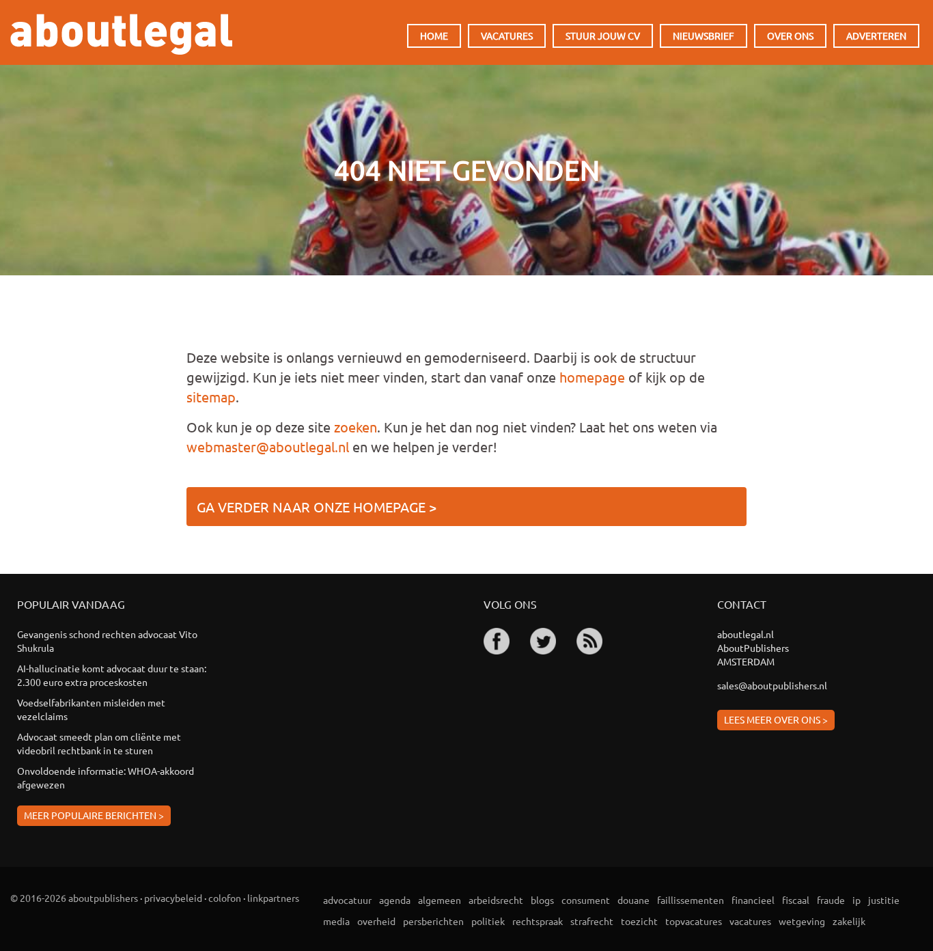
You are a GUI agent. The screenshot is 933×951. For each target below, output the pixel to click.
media (336, 921)
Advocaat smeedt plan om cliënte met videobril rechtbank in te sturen (99, 743)
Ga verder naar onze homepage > (316, 506)
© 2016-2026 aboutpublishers (74, 898)
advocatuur (347, 900)
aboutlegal (121, 34)
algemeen (439, 900)
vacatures (750, 921)
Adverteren (876, 35)
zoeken (355, 426)
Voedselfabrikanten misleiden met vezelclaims (91, 709)
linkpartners (273, 898)
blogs (542, 900)
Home (434, 35)
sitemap (211, 396)
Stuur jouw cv (603, 35)
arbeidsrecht (496, 900)
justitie (884, 900)
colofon (224, 898)
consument (585, 900)
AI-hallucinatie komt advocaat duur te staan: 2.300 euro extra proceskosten (111, 675)
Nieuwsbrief (703, 35)
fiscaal (795, 900)
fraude (831, 900)
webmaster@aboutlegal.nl (267, 446)
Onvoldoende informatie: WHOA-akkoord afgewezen (105, 777)
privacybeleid (173, 898)
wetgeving (802, 921)
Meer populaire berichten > (94, 815)
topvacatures (693, 921)
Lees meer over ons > (776, 719)
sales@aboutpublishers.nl (772, 685)
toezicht (639, 921)
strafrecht (591, 921)
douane (633, 900)
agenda (394, 900)
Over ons (790, 35)
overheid (376, 921)
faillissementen (690, 900)
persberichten (433, 921)
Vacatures (507, 35)
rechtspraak (537, 921)
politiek (488, 921)
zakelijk (849, 921)
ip (856, 900)
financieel (753, 900)
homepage (592, 376)
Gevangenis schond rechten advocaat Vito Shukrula (107, 641)
